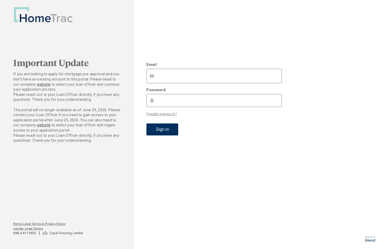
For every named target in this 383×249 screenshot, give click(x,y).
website (44, 84)
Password (155, 90)
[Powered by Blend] (370, 240)
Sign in (162, 129)
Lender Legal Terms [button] (28, 228)
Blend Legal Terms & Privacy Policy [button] (39, 224)
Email (151, 64)
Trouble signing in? (161, 114)
